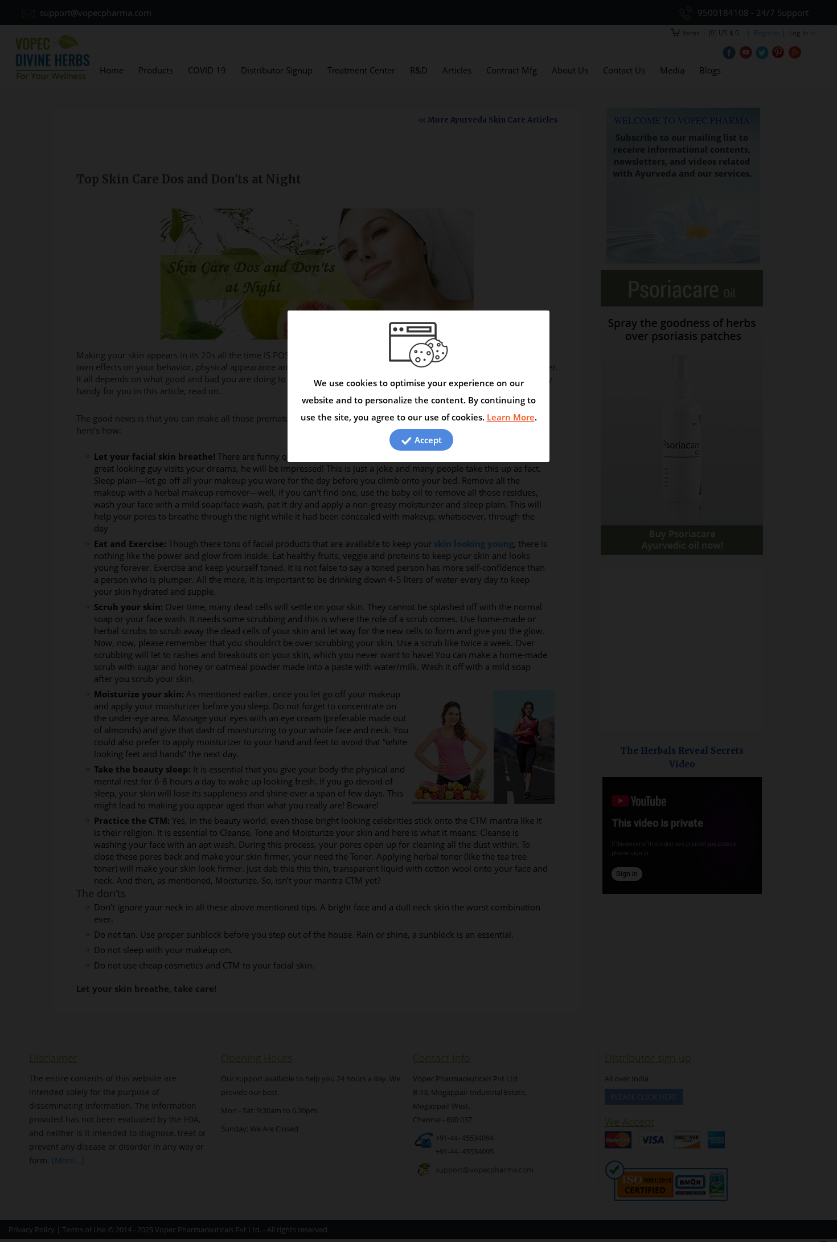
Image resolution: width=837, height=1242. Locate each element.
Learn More (511, 417)
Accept (427, 440)
